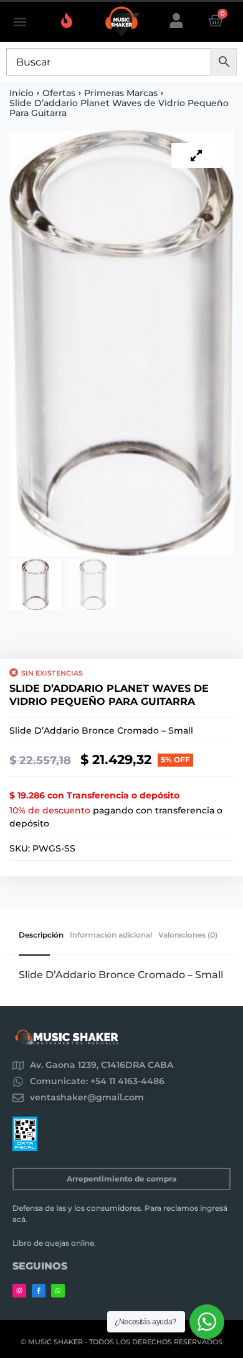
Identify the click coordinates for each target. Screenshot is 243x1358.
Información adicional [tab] (111, 935)
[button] (19, 22)
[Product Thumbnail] (196, 155)
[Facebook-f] (38, 1290)
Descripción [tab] (41, 935)
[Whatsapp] (58, 1290)
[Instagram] (19, 1290)
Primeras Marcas (121, 93)
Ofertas (58, 93)
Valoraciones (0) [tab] (187, 935)
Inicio (21, 93)
